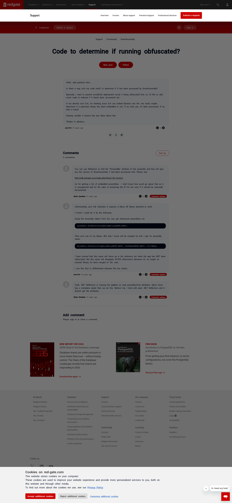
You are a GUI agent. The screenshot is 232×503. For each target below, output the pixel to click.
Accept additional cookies (40, 496)
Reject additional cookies (72, 496)
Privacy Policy (95, 487)
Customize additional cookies (104, 496)
